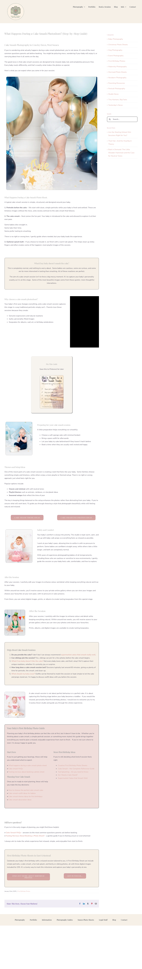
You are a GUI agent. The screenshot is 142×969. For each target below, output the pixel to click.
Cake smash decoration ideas (20, 800)
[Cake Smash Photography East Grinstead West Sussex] (19, 423)
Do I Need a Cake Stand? (68, 775)
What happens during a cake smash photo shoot (27, 765)
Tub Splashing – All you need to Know (73, 772)
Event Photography (115, 55)
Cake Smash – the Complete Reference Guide (76, 768)
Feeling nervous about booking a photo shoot (26, 772)
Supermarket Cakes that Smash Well (73, 778)
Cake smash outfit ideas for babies (22, 793)
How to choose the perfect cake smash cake (25, 790)
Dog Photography (115, 50)
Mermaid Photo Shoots (117, 72)
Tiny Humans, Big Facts (117, 99)
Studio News (113, 94)
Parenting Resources (116, 83)
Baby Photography (115, 39)
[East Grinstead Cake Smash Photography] (51, 77)
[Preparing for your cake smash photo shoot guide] (51, 376)
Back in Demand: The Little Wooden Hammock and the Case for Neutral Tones (121, 152)
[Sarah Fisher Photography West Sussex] (15, 4)
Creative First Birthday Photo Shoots (72, 765)
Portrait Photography (116, 88)
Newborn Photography (117, 77)
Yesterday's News (115, 105)
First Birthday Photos (24, 891)
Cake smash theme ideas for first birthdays (25, 796)
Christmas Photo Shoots (118, 44)
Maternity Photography (117, 66)
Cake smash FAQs (15, 768)
